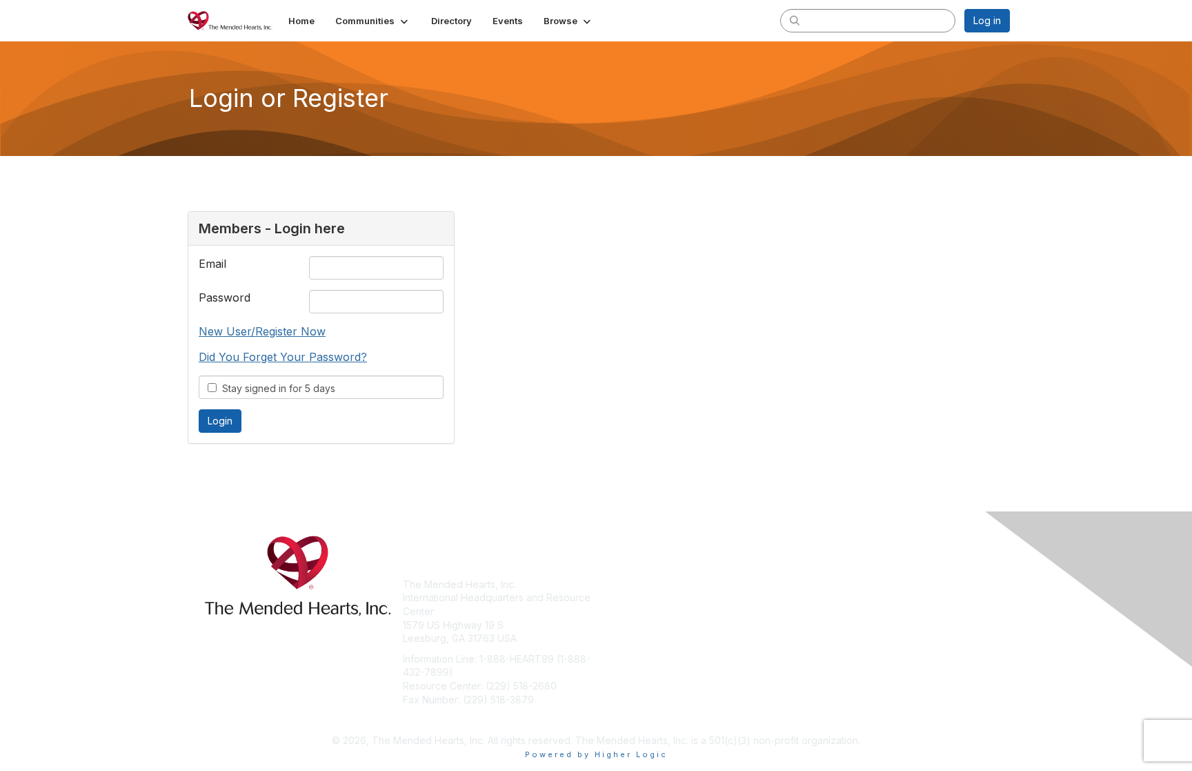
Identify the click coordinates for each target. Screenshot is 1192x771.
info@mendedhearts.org (458, 719)
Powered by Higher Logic (596, 754)
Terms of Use (831, 597)
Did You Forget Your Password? (283, 357)
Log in (987, 20)
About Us (821, 584)
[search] (794, 20)
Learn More (628, 611)
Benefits (620, 597)
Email (212, 264)
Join (611, 584)
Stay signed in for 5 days (276, 388)
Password (224, 297)
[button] (373, 20)
